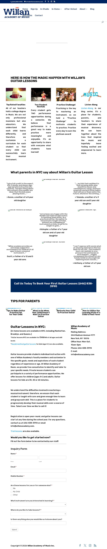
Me (14, 488)
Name (14, 454)
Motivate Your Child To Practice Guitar (66, 312)
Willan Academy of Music (80, 327)
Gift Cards (27, 16)
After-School (70, 9)
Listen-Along (87, 108)
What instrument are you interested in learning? (32, 501)
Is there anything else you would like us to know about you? (36, 519)
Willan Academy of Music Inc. (41, 546)
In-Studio (44, 9)
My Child (16, 492)
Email (13, 467)
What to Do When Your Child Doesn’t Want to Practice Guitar (41, 313)
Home (25, 9)
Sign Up (34, 9)
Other (15, 495)
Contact (39, 16)
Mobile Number (17, 476)
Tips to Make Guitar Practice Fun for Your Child (15, 313)
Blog (92, 9)
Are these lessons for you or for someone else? (31, 485)
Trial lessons (16, 431)
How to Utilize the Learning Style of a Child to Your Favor (91, 313)
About (82, 9)
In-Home (56, 9)
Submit (14, 530)
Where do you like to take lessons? (26, 510)
